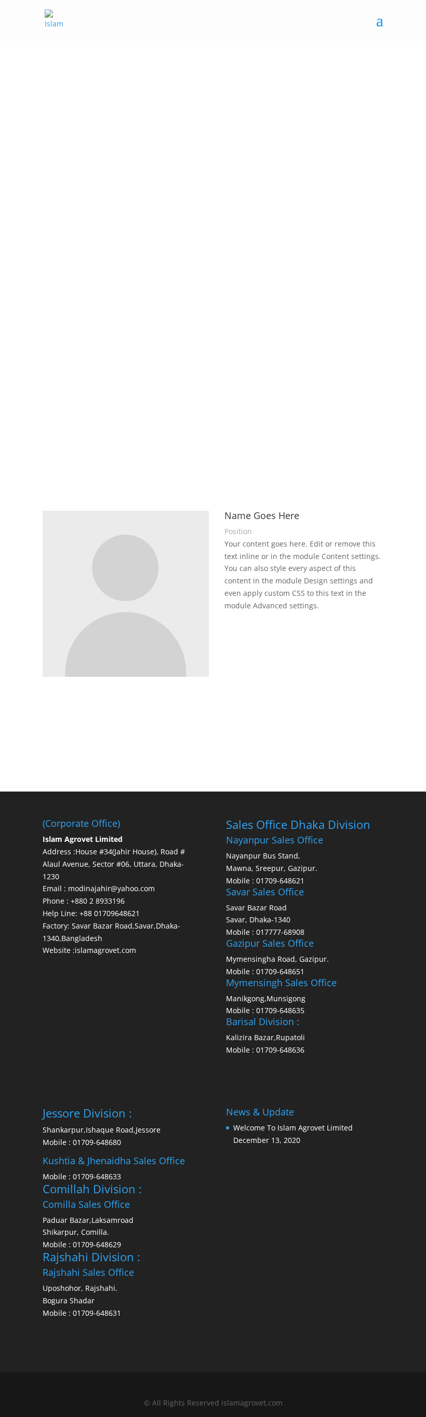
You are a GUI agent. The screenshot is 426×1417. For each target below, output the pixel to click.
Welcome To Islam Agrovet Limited (293, 1128)
